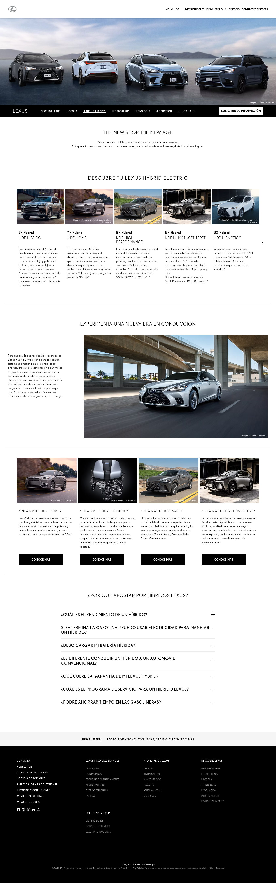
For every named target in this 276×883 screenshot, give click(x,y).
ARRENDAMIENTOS (95, 785)
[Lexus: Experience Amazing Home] (12, 9)
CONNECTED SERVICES (255, 9)
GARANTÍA (149, 785)
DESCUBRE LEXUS (216, 9)
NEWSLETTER (24, 766)
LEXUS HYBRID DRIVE (212, 801)
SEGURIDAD (150, 796)
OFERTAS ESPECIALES (97, 790)
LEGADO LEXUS (120, 111)
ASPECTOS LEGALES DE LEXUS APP (37, 784)
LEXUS (20, 110)
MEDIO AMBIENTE (187, 111)
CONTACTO (23, 760)
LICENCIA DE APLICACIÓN (32, 772)
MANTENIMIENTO (152, 779)
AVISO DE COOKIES (28, 802)
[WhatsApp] (38, 810)
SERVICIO (234, 9)
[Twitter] (28, 810)
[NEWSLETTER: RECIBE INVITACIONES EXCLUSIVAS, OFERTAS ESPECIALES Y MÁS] (138, 739)
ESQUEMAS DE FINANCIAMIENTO (103, 779)
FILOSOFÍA (71, 111)
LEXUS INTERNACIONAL (98, 832)
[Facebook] (19, 810)
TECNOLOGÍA (142, 111)
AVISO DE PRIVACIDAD (30, 796)
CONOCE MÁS (41, 559)
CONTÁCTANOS (94, 774)
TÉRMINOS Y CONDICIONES (33, 790)
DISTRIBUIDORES (194, 9)
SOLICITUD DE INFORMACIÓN (241, 110)
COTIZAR (90, 796)
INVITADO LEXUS (152, 774)
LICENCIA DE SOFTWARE (31, 778)
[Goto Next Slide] (262, 243)
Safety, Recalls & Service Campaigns (138, 864)
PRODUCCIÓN (164, 111)
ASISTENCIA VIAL (152, 790)
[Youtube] (33, 810)
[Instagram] (23, 810)
